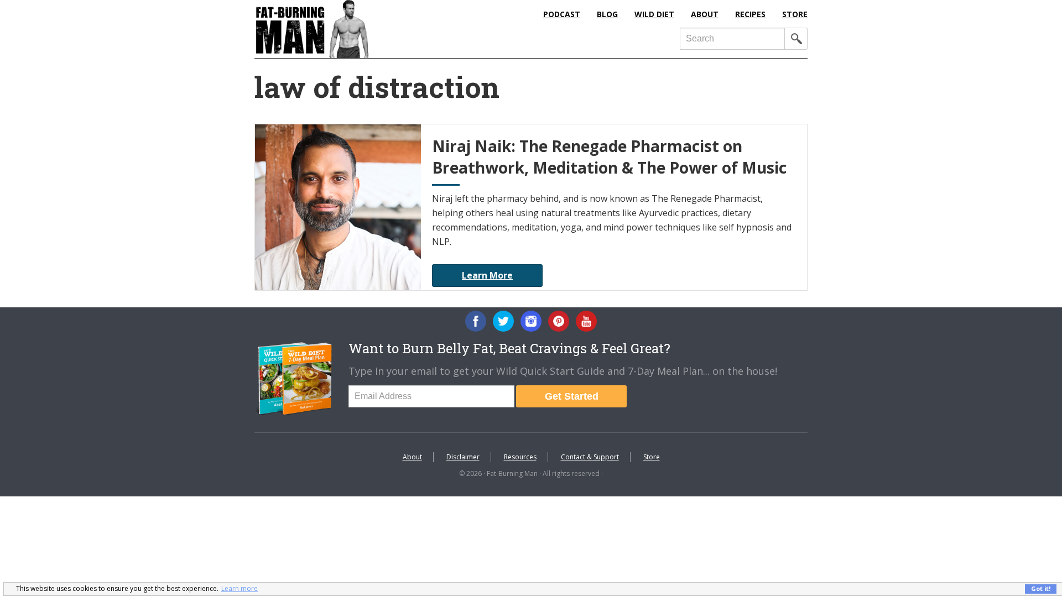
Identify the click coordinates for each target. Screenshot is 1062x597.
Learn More (487, 275)
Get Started (571, 396)
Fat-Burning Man (356, 29)
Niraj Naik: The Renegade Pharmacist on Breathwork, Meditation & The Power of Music (609, 156)
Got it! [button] (1040, 588)
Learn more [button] (239, 588)
